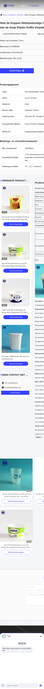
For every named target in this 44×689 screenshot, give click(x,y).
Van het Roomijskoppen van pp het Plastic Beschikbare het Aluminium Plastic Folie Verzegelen (14, 266)
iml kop (20, 15)
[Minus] (40, 636)
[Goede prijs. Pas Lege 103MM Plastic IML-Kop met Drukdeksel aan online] (16, 339)
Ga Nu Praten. (16, 71)
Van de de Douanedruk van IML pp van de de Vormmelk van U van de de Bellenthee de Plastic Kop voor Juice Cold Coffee (16, 495)
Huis (23, 6)
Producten (34, 6)
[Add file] (3, 685)
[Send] (41, 685)
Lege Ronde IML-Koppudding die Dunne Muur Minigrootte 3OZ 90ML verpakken (14, 312)
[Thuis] (9, 5)
